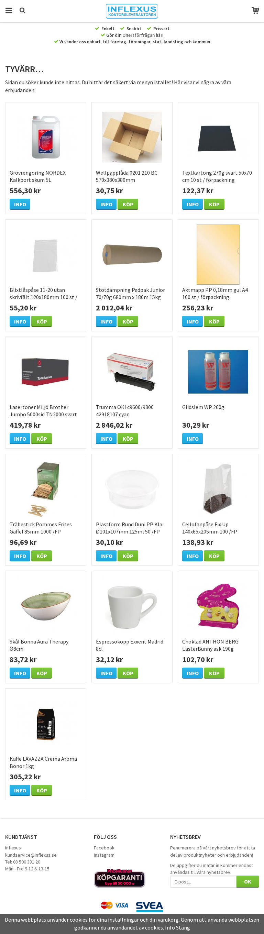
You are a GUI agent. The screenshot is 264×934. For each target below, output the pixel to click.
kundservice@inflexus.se (31, 855)
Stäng (183, 927)
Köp (128, 204)
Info (20, 204)
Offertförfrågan (138, 35)
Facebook (104, 848)
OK (247, 881)
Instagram (104, 855)
